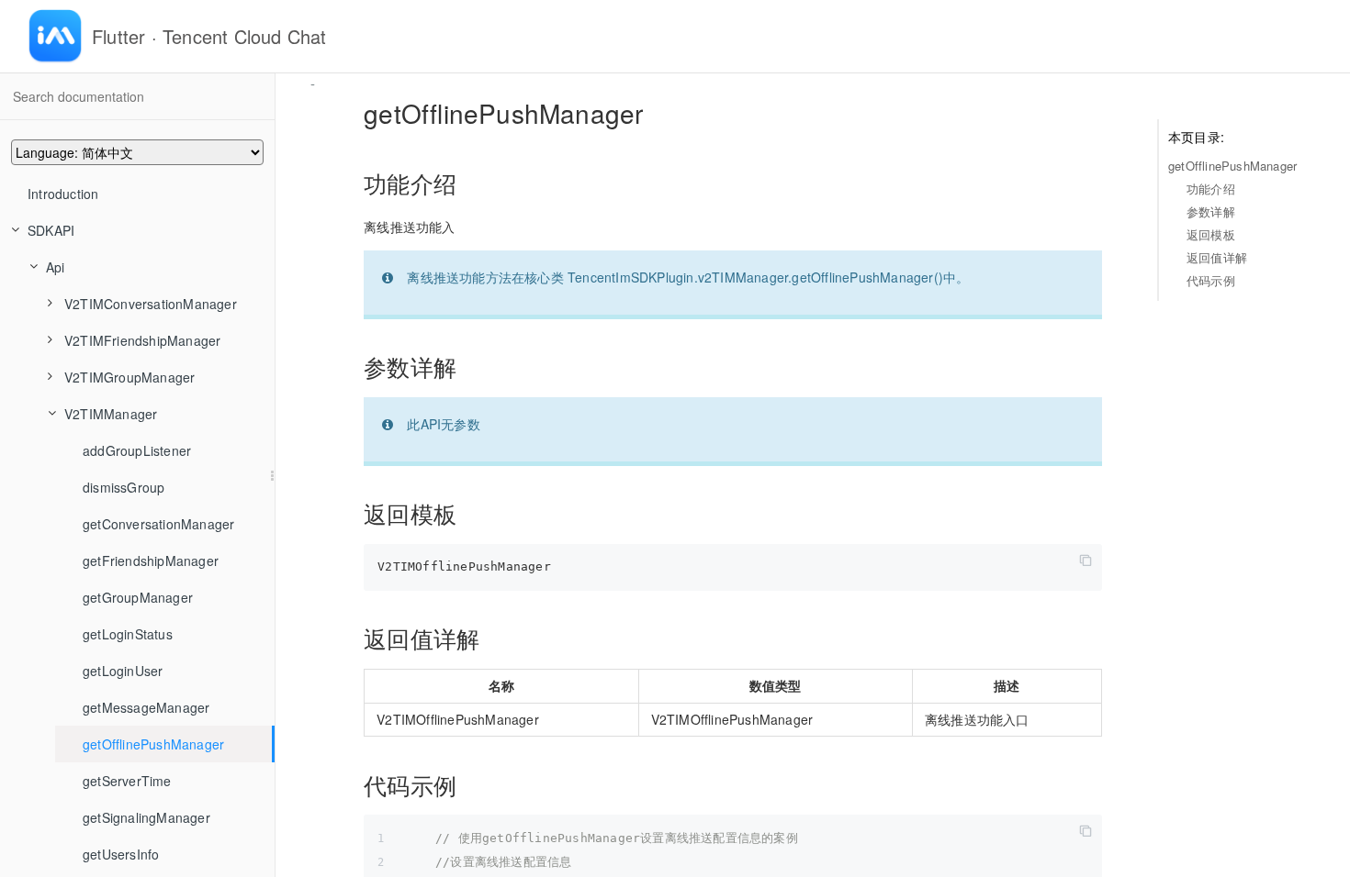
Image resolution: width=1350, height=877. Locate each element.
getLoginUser (123, 670)
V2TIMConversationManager (150, 303)
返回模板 (1211, 234)
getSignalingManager (146, 817)
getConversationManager (158, 524)
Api (55, 267)
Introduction (63, 193)
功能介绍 (1211, 188)
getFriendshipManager (151, 560)
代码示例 (1211, 280)
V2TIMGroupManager (129, 377)
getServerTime (127, 781)
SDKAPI (51, 230)
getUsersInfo (121, 854)
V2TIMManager (110, 414)
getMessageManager (146, 707)
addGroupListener (137, 450)
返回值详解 (1217, 257)
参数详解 (1211, 211)
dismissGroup (123, 487)
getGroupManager (138, 597)
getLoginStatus (128, 634)
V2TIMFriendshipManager (142, 340)
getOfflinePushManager (153, 744)
